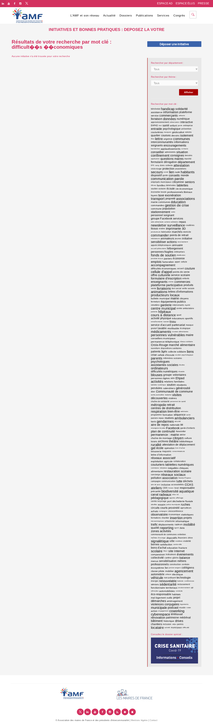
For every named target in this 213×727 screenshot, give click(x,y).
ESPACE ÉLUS (185, 3)
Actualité (109, 15)
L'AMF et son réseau (84, 15)
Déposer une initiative (174, 44)
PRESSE (203, 3)
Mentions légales (139, 720)
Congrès (179, 15)
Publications (144, 15)
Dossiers (125, 15)
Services (163, 15)
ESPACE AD (165, 3)
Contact (153, 720)
